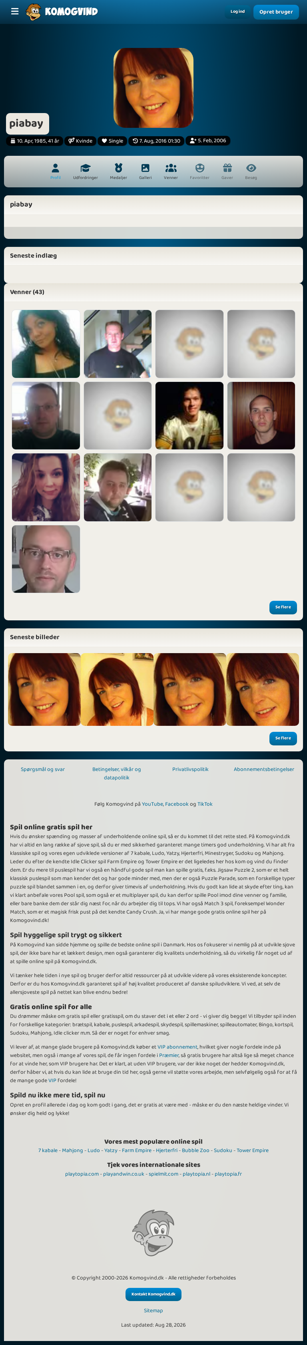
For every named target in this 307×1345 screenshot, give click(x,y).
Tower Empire (253, 1150)
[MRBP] (46, 416)
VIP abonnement (177, 1047)
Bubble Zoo (195, 1150)
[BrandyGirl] (46, 344)
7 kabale (48, 1150)
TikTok (205, 804)
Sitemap (153, 1311)
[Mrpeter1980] (118, 487)
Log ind (238, 11)
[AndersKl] (189, 416)
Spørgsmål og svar (43, 769)
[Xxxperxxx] (261, 487)
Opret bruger (276, 12)
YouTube (152, 804)
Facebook (177, 804)
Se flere (283, 607)
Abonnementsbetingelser (264, 769)
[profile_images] (44, 689)
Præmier (169, 1055)
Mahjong (72, 1150)
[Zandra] (189, 487)
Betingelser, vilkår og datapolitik (116, 773)
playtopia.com (82, 1174)
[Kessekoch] (118, 344)
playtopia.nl (196, 1174)
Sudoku (223, 1150)
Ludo (94, 1150)
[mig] (117, 689)
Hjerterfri (166, 1150)
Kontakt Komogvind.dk (153, 1294)
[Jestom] (261, 416)
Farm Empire (137, 1150)
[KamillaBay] (118, 416)
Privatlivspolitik (190, 769)
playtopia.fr (228, 1174)
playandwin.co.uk (123, 1174)
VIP (52, 1080)
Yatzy (111, 1150)
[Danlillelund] (261, 344)
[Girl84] (46, 487)
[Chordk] (46, 559)
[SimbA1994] (189, 344)
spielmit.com (163, 1174)
